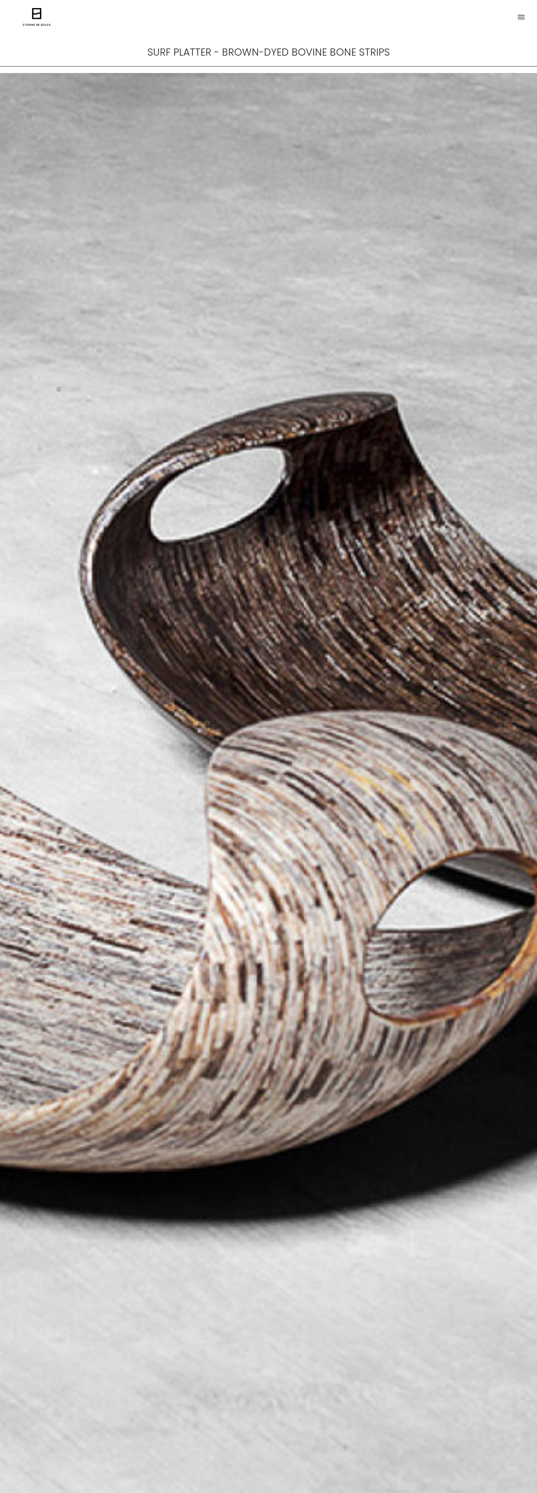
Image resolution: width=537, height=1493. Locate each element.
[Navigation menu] (521, 17)
